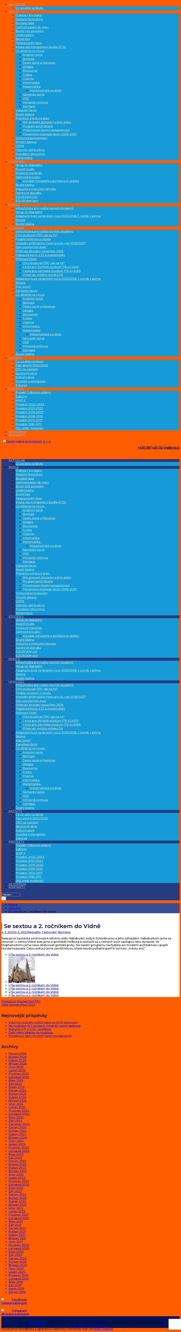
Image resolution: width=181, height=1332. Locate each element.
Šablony (21, 396)
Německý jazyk (34, 94)
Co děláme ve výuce (30, 51)
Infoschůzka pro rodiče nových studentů (45, 208)
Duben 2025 (17, 1097)
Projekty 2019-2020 (29, 412)
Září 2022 (15, 1191)
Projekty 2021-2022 (29, 408)
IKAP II (20, 400)
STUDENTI (16, 161)
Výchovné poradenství (31, 138)
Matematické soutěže (45, 90)
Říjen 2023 (16, 1154)
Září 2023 (15, 1157)
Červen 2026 (17, 1053)
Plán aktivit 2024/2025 (32, 365)
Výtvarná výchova (35, 102)
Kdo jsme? (23, 286)
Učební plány (25, 35)
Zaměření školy (27, 291)
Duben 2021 (16, 1235)
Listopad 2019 (18, 1278)
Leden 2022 (16, 1211)
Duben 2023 (17, 1168)
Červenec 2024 (19, 1124)
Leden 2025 (16, 1107)
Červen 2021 (17, 1228)
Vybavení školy (26, 110)
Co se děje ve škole (29, 8)
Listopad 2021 (18, 1218)
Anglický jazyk (33, 55)
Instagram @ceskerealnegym (15, 1312)
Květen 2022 (17, 1198)
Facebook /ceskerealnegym (14, 1301)
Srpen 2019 (16, 1288)
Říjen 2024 (16, 1117)
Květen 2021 (17, 1231)
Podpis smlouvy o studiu (33, 239)
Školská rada (25, 23)
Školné (20, 220)
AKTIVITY (15, 358)
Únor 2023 (16, 1174)
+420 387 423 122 (150, 447)
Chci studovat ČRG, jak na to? (37, 235)
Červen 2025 (17, 1090)
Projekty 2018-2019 (29, 416)
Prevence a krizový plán (32, 118)
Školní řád (23, 39)
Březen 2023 (17, 1171)
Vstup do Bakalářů (29, 165)
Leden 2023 (16, 1178)
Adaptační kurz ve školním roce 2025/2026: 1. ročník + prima (58, 216)
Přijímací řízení (26, 259)
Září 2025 (15, 1084)
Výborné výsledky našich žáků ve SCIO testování (42, 1022)
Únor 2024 (16, 1141)
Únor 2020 (16, 1268)
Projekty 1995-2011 (28, 424)
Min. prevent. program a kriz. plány (47, 122)
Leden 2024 (17, 1144)
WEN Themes (103, 1329)
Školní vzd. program (30, 31)
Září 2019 (14, 1285)
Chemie (28, 78)
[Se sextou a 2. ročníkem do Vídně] (33, 954)
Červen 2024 (17, 1127)
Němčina (64, 932)
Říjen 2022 (16, 1188)
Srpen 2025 (16, 1087)
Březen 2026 (17, 1063)
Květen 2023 (17, 1164)
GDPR (20, 146)
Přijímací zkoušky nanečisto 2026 (39, 251)
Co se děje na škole (29, 361)
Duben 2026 (17, 1060)
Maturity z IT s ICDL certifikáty (29, 1029)
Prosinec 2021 (18, 1215)
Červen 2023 (17, 1161)
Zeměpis (29, 106)
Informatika (31, 82)
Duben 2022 (17, 1201)
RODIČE (14, 204)
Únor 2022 (16, 1208)
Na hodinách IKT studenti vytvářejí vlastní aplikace (44, 1026)
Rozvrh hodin (25, 169)
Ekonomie (30, 70)
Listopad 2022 (18, 1184)
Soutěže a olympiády (31, 381)
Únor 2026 (16, 1067)
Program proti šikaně (38, 126)
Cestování (49, 932)
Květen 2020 (17, 1262)
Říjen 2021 (15, 1221)
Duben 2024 (17, 1134)
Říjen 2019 (15, 1282)
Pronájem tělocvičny (30, 154)
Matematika (31, 86)
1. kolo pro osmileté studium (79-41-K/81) (52, 271)
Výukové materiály (29, 173)
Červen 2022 (17, 1194)
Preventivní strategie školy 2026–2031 (49, 134)
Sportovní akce (26, 373)
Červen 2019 (17, 1292)
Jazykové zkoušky (29, 193)
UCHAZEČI (16, 228)
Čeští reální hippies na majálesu (30, 1032)
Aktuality (34, 932)
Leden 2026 (16, 1070)
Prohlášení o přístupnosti (90, 1326)
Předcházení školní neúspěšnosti (46, 130)
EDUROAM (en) (27, 201)
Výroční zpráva (26, 142)
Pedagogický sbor (29, 43)
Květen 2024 (17, 1131)
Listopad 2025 (18, 1077)
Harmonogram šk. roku (32, 27)
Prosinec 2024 (18, 1110)
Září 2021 (14, 1225)
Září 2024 (15, 1121)
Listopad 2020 (19, 1248)
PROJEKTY (16, 389)
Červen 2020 (17, 1258)
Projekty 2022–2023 (30, 404)
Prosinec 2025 (18, 1073)
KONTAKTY (16, 435)
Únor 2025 (15, 1104)
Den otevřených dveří (31, 247)
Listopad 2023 (18, 1151)
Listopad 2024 (19, 1114)
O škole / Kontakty (29, 15)
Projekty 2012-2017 (29, 420)
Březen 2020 (17, 1265)
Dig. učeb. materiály (30, 428)
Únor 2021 (15, 1241)
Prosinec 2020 (18, 1245)
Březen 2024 (17, 1137)
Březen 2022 (17, 1204)
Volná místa (24, 158)
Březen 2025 (17, 1100)
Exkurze (21, 385)
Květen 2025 (17, 1094)
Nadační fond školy (29, 19)
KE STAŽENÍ (17, 432)
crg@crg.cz (172, 447)
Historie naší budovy (30, 150)
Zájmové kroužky (28, 177)
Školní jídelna (25, 114)
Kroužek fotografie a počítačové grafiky (51, 181)
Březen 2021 (17, 1238)
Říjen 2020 (16, 1252)
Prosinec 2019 (18, 1275)
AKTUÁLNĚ (16, 4)
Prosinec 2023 (18, 1147)
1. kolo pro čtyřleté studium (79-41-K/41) (51, 267)
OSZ (26, 98)
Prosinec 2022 (18, 1181)
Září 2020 (15, 1255)
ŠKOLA (13, 11)
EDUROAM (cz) (26, 197)
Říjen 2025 (15, 1080)
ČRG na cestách (27, 369)
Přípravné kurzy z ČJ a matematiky (40, 255)
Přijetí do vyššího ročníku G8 (43, 275)
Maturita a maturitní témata (36, 189)
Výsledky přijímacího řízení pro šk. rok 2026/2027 (51, 243)
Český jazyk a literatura (39, 63)
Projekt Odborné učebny (33, 392)
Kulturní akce (25, 377)
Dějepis (28, 67)
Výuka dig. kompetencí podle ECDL (41, 47)
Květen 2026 (17, 1057)
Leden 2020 (17, 1272)
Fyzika (27, 75)
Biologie (28, 59)
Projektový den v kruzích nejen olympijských (40, 1036)
